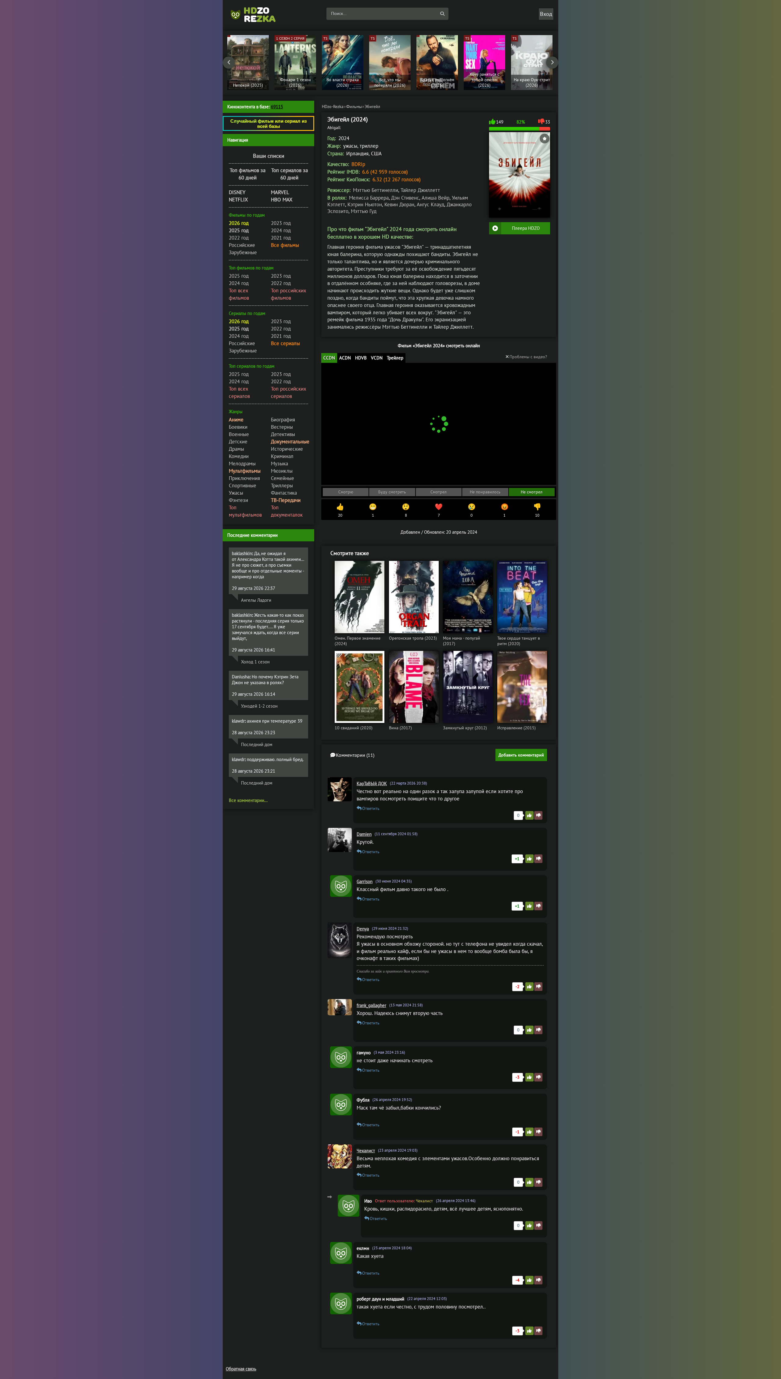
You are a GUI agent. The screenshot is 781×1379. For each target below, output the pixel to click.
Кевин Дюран (399, 204)
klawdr (238, 721)
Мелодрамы (242, 463)
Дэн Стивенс (405, 197)
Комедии (239, 456)
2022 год (239, 237)
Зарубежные (243, 252)
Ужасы (236, 492)
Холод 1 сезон (255, 662)
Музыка (279, 463)
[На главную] (256, 13)
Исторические (287, 449)
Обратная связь (241, 1369)
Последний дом (256, 744)
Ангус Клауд (430, 204)
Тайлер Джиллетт (420, 190)
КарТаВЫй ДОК (372, 783)
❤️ (439, 510)
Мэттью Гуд (363, 211)
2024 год (281, 230)
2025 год (239, 276)
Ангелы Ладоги (256, 600)
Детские (238, 441)
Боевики (238, 427)
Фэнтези (238, 500)
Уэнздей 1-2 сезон (259, 706)
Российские (242, 245)
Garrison (365, 881)
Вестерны (282, 427)
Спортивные (242, 485)
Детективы (283, 434)
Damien (364, 834)
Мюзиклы (282, 470)
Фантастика (284, 492)
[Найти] (442, 14)
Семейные (282, 478)
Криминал (282, 456)
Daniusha (241, 677)
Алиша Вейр (435, 197)
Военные (239, 434)
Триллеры (282, 485)
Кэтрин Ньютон (364, 204)
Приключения (244, 478)
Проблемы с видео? (528, 356)
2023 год (281, 223)
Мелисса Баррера (369, 197)
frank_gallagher (371, 1005)
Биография (283, 419)
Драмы (236, 449)
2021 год (281, 237)
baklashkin (242, 553)
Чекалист (366, 1150)
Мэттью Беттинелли (375, 190)
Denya (363, 929)
